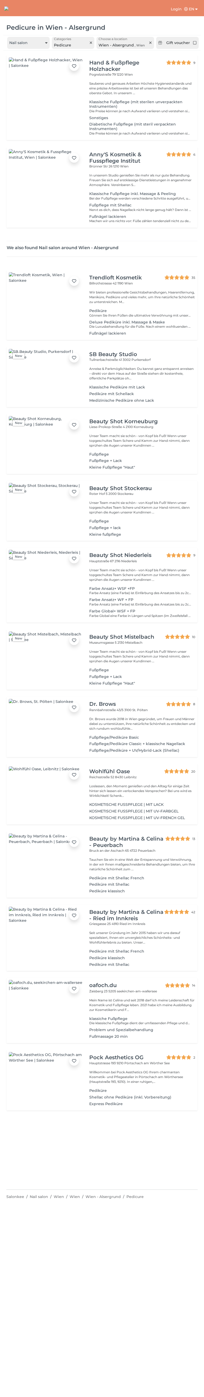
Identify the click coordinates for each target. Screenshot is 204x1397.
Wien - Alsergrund (103, 1196)
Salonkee (15, 1196)
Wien (59, 1196)
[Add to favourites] (74, 66)
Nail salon (39, 1196)
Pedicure (135, 1196)
